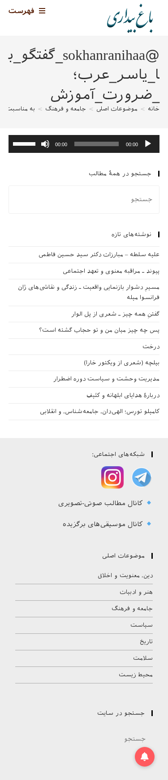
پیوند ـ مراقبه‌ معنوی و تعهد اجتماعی (111, 271)
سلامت (143, 658)
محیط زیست (136, 674)
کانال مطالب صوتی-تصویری (101, 503)
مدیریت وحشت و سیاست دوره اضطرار (106, 378)
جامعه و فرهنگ (132, 608)
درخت (150, 346)
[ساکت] (45, 143)
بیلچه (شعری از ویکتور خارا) (121, 362)
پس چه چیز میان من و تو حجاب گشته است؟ (99, 330)
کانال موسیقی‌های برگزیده (104, 524)
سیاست (141, 625)
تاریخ (146, 641)
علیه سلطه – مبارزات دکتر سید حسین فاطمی (99, 254)
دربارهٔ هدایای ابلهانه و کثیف (122, 395)
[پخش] (147, 143)
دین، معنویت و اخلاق (125, 575)
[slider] (25, 143)
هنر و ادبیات (136, 592)
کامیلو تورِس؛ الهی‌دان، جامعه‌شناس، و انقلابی (99, 411)
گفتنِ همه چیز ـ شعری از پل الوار (115, 314)
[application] (84, 144)
